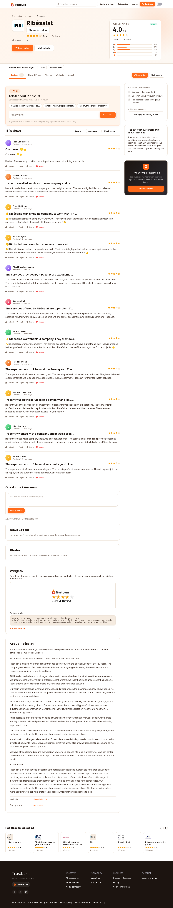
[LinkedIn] (26, 892)
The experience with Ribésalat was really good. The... (40, 464)
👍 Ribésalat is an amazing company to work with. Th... (41, 213)
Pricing (116, 882)
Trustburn (21, 873)
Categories (123, 4)
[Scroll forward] (165, 828)
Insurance (29, 16)
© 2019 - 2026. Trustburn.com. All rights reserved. (34, 902)
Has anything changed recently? (93, 106)
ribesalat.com (40, 799)
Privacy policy (66, 902)
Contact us (96, 882)
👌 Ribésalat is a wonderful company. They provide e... (40, 339)
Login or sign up (149, 877)
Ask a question (16, 510)
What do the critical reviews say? (25, 106)
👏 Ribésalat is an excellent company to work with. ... (39, 244)
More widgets (16, 628)
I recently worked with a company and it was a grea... (39, 433)
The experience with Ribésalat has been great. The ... (40, 369)
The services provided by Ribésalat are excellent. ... (39, 274)
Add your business (121, 886)
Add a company (73, 886)
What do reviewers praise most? (59, 106)
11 (66, 600)
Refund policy (98, 902)
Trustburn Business (122, 877)
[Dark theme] (158, 4)
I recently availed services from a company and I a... (39, 183)
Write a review (107, 4)
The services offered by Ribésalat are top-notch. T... (39, 308)
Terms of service (82, 902)
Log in (135, 4)
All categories (72, 877)
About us (95, 877)
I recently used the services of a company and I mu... (39, 400)
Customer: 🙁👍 (16, 149)
